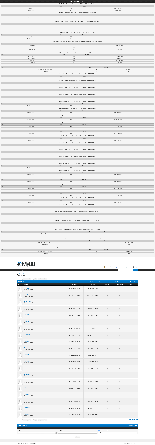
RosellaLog (26, 401)
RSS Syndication (63, 441)
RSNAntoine (27, 334)
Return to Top (35, 441)
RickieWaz (26, 294)
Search (113, 267)
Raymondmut (27, 361)
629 (39, 279)
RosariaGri (26, 414)
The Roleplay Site (21, 273)
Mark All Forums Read (53, 441)
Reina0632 (26, 381)
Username (20, 428)
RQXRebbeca (27, 301)
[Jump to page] (46, 279)
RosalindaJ (26, 341)
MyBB (23, 443)
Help (136, 267)
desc (76, 284)
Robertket (26, 394)
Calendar (129, 267)
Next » (42, 279)
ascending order (103, 430)
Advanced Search (133, 425)
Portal (106, 267)
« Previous (25, 279)
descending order (112, 430)
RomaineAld (27, 321)
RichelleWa (26, 348)
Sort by (99, 428)
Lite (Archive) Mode (43, 441)
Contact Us (19, 441)
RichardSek (27, 407)
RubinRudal (26, 314)
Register (35, 270)
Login (30, 270)
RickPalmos (27, 374)
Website (60, 428)
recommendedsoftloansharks (31, 328)
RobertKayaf (27, 387)
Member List (121, 267)
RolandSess (27, 354)
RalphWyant (27, 308)
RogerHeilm (27, 288)
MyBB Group (33, 443)
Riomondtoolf (27, 367)
